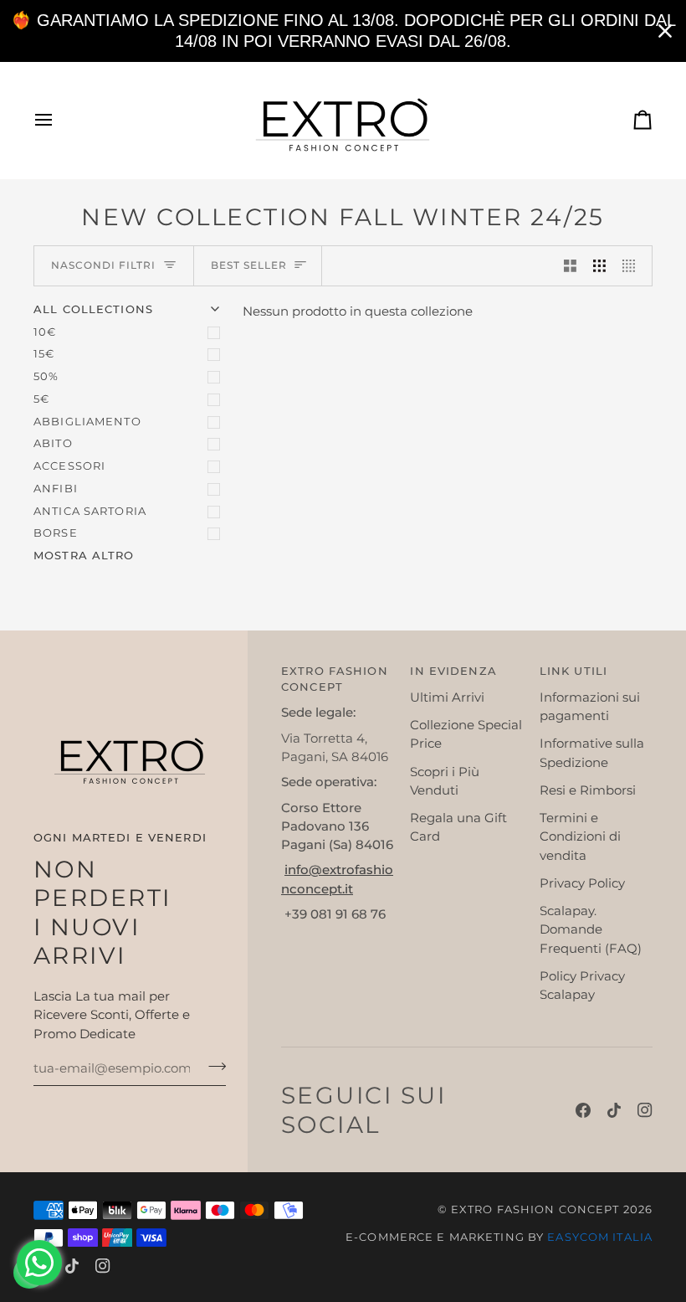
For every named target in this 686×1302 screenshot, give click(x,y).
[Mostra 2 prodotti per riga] (570, 266)
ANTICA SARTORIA (89, 511)
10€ (44, 332)
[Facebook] (583, 1110)
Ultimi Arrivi (447, 697)
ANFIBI (55, 488)
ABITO (53, 443)
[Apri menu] (58, 120)
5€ (41, 399)
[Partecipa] (212, 1066)
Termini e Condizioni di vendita (580, 837)
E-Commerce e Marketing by (499, 1237)
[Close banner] (665, 31)
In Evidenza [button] (453, 671)
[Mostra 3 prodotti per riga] (599, 266)
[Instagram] (645, 1110)
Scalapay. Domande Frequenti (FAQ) (591, 929)
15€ (43, 353)
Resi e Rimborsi (588, 790)
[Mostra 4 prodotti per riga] (633, 266)
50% (46, 376)
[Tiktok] (614, 1110)
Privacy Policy (582, 883)
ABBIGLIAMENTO (87, 421)
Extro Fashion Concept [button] (334, 679)
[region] (343, 31)
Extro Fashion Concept (535, 1209)
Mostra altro (84, 555)
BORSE (55, 533)
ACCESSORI (69, 466)
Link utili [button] (573, 671)
